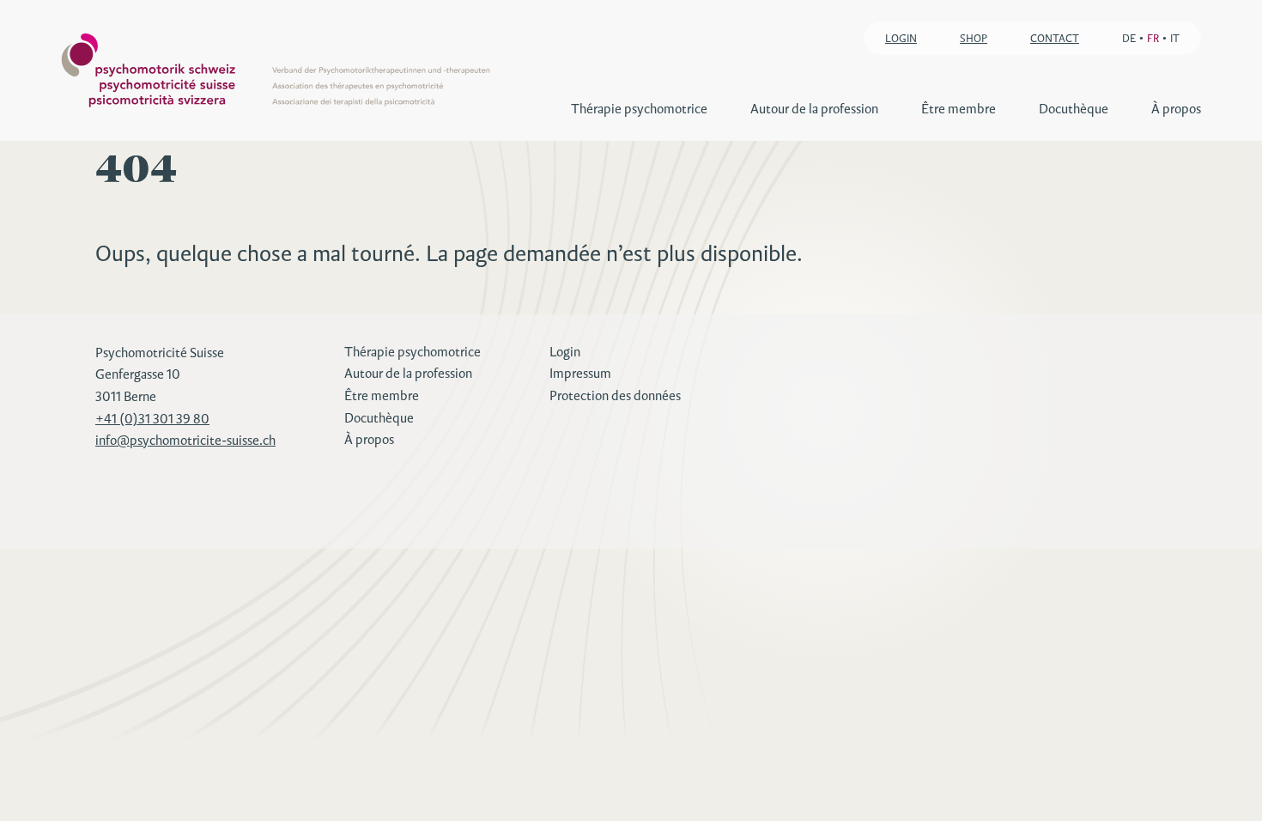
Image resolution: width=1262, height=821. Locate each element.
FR (1153, 38)
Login (564, 352)
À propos (1176, 109)
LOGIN (901, 38)
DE (1129, 38)
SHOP (973, 38)
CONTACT (1054, 38)
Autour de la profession (814, 109)
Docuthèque (1073, 109)
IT (1175, 38)
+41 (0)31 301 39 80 (152, 419)
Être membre (958, 109)
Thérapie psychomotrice (639, 109)
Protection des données (615, 395)
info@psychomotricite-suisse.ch (185, 440)
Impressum (580, 373)
